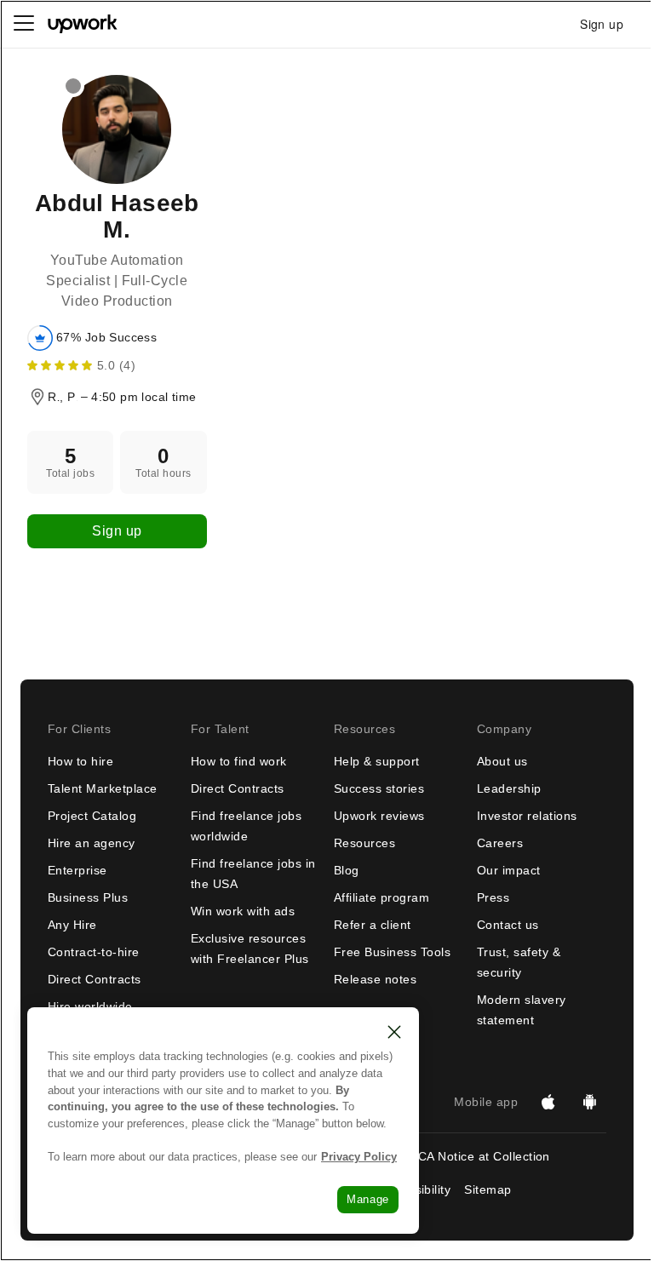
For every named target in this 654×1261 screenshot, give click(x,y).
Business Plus (88, 897)
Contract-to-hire (94, 952)
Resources (364, 843)
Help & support (377, 761)
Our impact (509, 870)
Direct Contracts (94, 979)
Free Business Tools (392, 952)
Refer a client (372, 924)
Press (493, 897)
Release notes (375, 979)
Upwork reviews (379, 816)
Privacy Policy (359, 1156)
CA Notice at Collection (484, 1156)
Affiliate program (381, 897)
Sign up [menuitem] (601, 23)
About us (502, 761)
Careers (500, 843)
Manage (368, 1199)
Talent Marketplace (103, 788)
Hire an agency (91, 843)
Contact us (508, 924)
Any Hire (72, 924)
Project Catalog (92, 816)
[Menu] (24, 23)
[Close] (394, 1032)
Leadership (509, 788)
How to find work (239, 761)
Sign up (116, 531)
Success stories (379, 788)
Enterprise (77, 870)
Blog (346, 870)
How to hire (80, 761)
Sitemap (487, 1189)
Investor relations (527, 816)
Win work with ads (243, 911)
